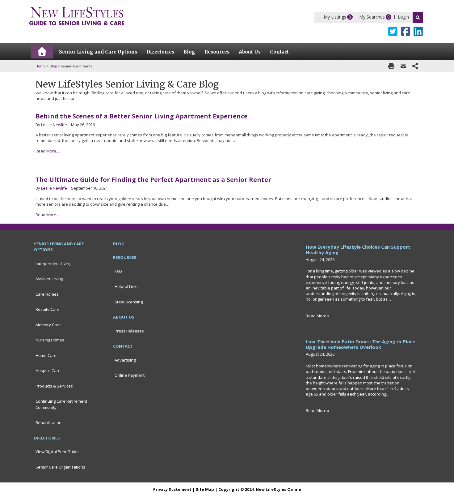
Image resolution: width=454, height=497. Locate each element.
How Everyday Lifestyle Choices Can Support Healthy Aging (358, 249)
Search (418, 17)
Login (403, 17)
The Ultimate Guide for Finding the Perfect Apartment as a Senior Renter (153, 179)
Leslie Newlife (54, 124)
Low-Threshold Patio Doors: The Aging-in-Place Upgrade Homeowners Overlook (360, 344)
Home (41, 66)
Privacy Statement (172, 489)
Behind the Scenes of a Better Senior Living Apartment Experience (142, 116)
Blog (53, 66)
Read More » (317, 316)
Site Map (205, 489)
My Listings (335, 17)
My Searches (372, 17)
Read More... (47, 151)
